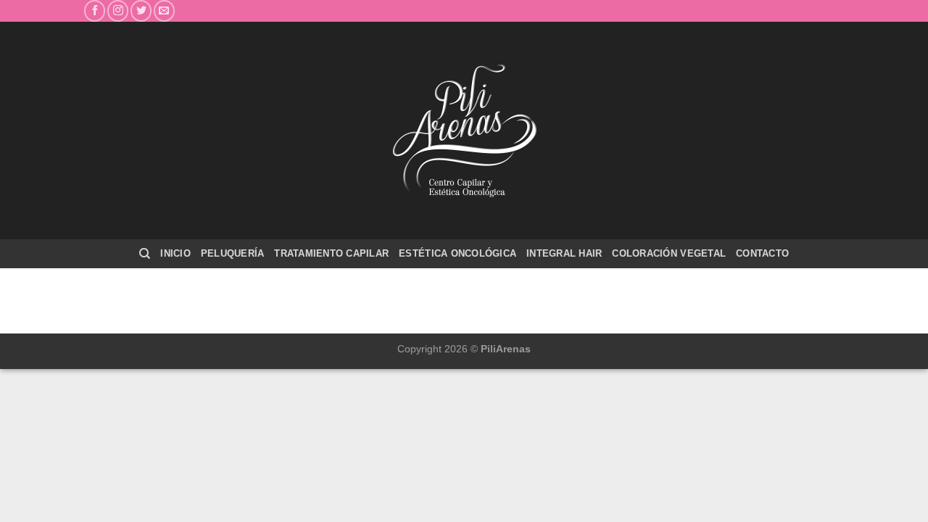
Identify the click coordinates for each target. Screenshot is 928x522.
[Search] (144, 254)
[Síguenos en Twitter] (141, 10)
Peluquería (233, 253)
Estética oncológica (457, 253)
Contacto (762, 253)
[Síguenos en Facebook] (94, 10)
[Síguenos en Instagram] (117, 10)
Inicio (175, 253)
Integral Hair (564, 253)
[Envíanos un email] (164, 10)
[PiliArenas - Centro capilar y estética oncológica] (464, 130)
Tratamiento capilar (331, 253)
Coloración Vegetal (669, 253)
